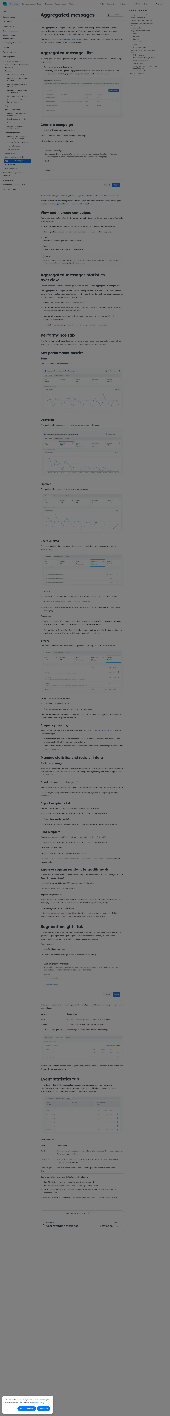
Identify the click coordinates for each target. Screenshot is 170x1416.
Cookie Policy (39, 1403)
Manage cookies (26, 1409)
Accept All (44, 1409)
